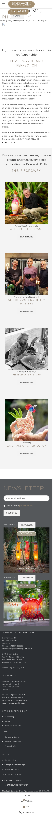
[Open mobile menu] (3, 4)
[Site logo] (21, 4)
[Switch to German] (49, 4)
